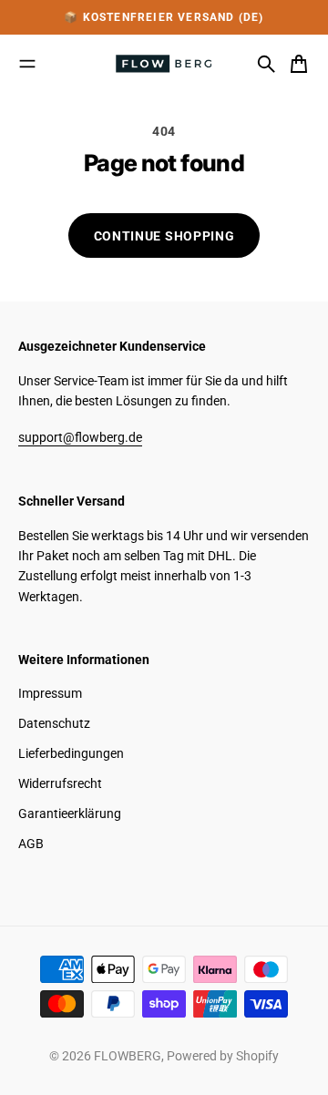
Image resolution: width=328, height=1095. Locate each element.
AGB (31, 843)
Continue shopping (164, 236)
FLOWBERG (127, 1056)
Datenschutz (54, 723)
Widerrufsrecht (60, 783)
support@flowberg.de (80, 437)
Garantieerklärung (69, 813)
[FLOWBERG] (164, 64)
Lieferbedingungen (71, 753)
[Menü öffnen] (27, 63)
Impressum (50, 693)
